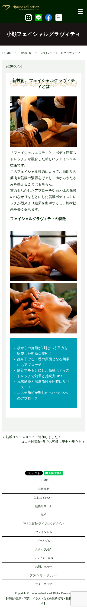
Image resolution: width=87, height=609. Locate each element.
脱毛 (43, 515)
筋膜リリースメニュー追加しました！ (33, 437)
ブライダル (44, 540)
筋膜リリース (43, 506)
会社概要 (43, 489)
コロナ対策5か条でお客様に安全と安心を (51, 441)
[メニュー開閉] (80, 11)
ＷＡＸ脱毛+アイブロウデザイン (43, 523)
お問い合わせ (43, 566)
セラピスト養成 (43, 558)
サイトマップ (43, 584)
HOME (6, 53)
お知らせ (26, 53)
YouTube (58, 16)
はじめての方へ (43, 497)
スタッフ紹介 (43, 549)
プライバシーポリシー (44, 575)
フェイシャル (43, 532)
